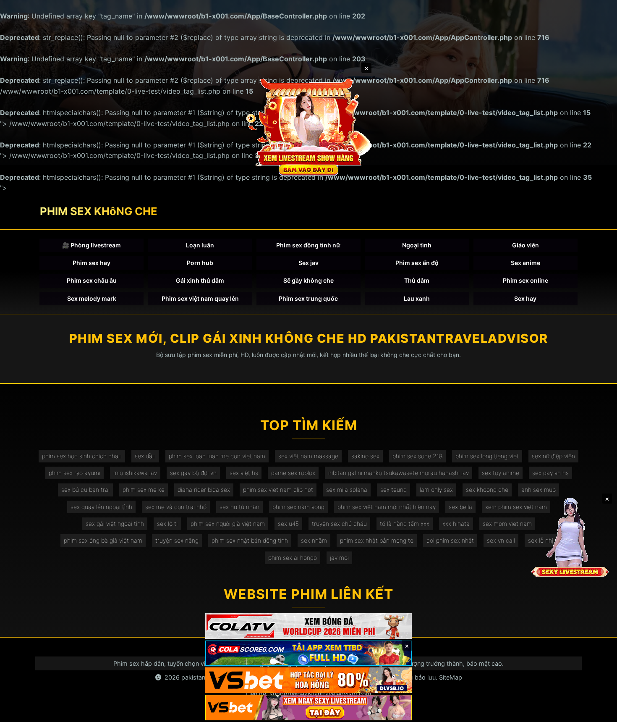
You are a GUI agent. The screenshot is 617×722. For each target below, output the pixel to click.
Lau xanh (417, 298)
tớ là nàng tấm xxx (404, 523)
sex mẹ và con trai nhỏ (176, 506)
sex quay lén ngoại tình (101, 506)
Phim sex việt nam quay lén (200, 298)
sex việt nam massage (308, 455)
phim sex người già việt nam (228, 523)
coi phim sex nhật (450, 540)
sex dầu (145, 455)
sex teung (393, 489)
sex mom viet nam (507, 523)
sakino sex (365, 455)
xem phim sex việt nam (516, 506)
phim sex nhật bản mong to (376, 540)
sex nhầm (314, 540)
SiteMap (450, 677)
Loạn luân (200, 245)
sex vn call (501, 540)
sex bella (460, 506)
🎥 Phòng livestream (91, 245)
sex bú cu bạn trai (85, 489)
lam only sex (436, 489)
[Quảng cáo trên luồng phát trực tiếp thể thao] (308, 707)
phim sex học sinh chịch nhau (82, 455)
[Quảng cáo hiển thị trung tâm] (308, 126)
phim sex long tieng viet (487, 455)
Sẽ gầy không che (308, 280)
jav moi (339, 557)
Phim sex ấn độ (417, 262)
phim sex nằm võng (298, 506)
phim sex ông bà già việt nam (103, 540)
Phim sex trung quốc (308, 298)
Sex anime (525, 262)
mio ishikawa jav (135, 472)
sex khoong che (487, 489)
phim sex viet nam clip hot (278, 489)
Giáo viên (525, 245)
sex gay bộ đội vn (193, 472)
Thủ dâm (416, 280)
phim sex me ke (144, 489)
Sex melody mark (91, 298)
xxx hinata (456, 523)
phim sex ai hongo (292, 557)
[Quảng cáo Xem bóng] (308, 626)
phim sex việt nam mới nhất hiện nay (386, 506)
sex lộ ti (167, 523)
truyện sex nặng (177, 540)
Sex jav (308, 262)
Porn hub (200, 262)
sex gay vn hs (550, 472)
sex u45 (288, 523)
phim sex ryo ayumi (74, 472)
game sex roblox (293, 472)
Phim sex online (525, 280)
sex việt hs (244, 472)
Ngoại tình (416, 245)
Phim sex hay (91, 262)
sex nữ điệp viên (553, 455)
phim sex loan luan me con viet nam (217, 455)
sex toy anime (500, 472)
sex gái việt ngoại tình (115, 523)
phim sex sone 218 (417, 455)
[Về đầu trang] (598, 712)
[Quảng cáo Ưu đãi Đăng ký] (308, 653)
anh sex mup (538, 489)
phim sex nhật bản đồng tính (250, 540)
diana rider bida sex (204, 489)
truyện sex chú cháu (339, 523)
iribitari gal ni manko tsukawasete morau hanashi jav (398, 472)
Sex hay (525, 298)
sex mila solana (346, 489)
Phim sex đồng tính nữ (308, 245)
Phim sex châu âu (92, 280)
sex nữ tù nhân (239, 506)
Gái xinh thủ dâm (200, 280)
